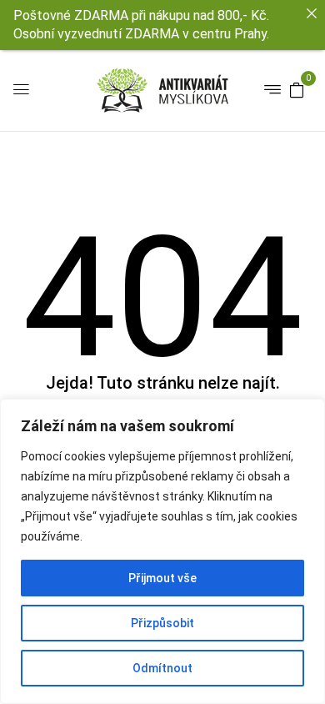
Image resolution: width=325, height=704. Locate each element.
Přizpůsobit (162, 623)
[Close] (311, 13)
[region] (162, 551)
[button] (296, 89)
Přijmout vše (162, 578)
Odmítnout (162, 668)
